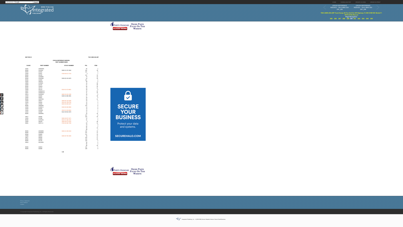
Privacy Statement (24, 200)
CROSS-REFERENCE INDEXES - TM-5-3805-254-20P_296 (339, 7)
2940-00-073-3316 (66, 121)
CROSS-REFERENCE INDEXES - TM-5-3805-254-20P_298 (363, 7)
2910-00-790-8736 (66, 102)
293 (363, 18)
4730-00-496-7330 (66, 123)
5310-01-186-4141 (66, 120)
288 (344, 18)
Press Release (24, 202)
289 (348, 18)
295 (371, 18)
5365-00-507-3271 (66, 118)
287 (339, 18)
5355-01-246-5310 (66, 131)
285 (331, 18)
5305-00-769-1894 (66, 136)
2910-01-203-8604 (66, 110)
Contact (22, 204)
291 (354, 18)
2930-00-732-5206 (66, 100)
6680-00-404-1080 (66, 94)
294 (367, 18)
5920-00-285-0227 (66, 104)
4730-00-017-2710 (66, 73)
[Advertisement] (64, 36)
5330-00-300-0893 (66, 107)
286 (335, 18)
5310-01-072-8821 (66, 89)
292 (359, 18)
